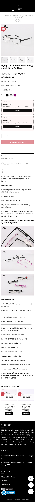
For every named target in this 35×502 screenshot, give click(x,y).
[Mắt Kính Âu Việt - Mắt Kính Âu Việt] (17, 5)
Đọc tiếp (9, 413)
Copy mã (17, 110)
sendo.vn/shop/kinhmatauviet (17, 369)
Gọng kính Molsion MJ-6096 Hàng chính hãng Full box (26, 406)
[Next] (30, 40)
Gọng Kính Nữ (17, 17)
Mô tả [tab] (3, 155)
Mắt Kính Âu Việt (14, 356)
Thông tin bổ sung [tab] (7, 159)
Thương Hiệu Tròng (8, 477)
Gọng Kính (27, 15)
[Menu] (13, 9)
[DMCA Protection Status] (17, 489)
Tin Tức (4, 480)
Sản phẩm (17, 15)
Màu (2, 95)
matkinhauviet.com (15, 352)
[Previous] (4, 40)
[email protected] (12, 347)
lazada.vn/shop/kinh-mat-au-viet (19, 365)
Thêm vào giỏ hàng (17, 142)
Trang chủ (6, 15)
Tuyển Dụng (5, 484)
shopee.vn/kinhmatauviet (16, 360)
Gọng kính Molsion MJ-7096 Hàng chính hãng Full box (9, 406)
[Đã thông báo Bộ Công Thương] (17, 492)
